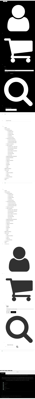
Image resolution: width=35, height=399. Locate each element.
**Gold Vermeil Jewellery (10, 138)
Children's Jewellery (9, 160)
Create (8, 397)
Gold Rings (10, 135)
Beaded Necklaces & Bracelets (11, 156)
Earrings (7, 163)
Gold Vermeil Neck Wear (12, 141)
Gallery (7, 237)
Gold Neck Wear (11, 134)
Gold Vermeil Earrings (12, 139)
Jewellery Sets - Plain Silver (12, 146)
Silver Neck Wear (11, 153)
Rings (7, 167)
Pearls (7, 165)
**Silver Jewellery (9, 145)
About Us (8, 175)
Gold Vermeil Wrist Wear (12, 142)
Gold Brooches (10, 131)
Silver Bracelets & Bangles (12, 211)
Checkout (11, 73)
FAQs (7, 171)
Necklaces (8, 164)
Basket (7, 73)
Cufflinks (7, 161)
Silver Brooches (10, 149)
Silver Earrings (10, 152)
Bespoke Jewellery (8, 168)
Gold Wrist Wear (11, 137)
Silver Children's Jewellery (12, 150)
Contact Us (6, 178)
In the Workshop (9, 176)
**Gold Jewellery (9, 130)
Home (6, 127)
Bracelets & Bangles (9, 157)
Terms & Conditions (9, 172)
